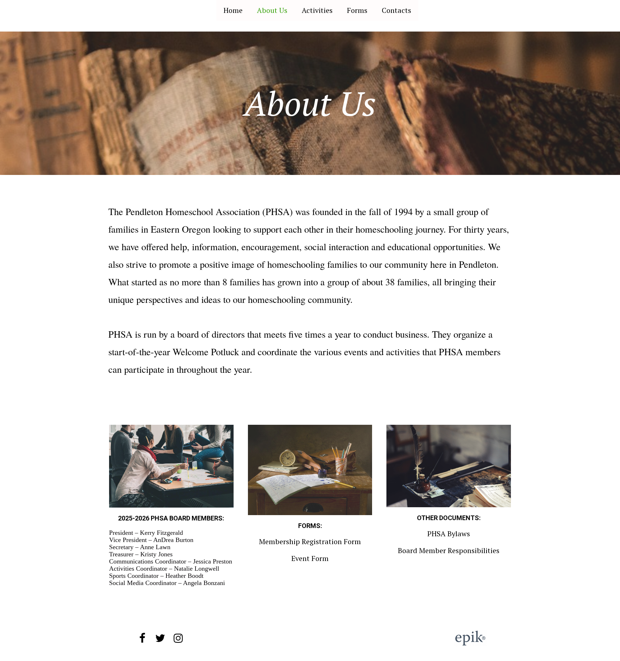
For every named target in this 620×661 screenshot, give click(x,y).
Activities (317, 10)
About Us (272, 10)
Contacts (396, 10)
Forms (357, 10)
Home (233, 10)
